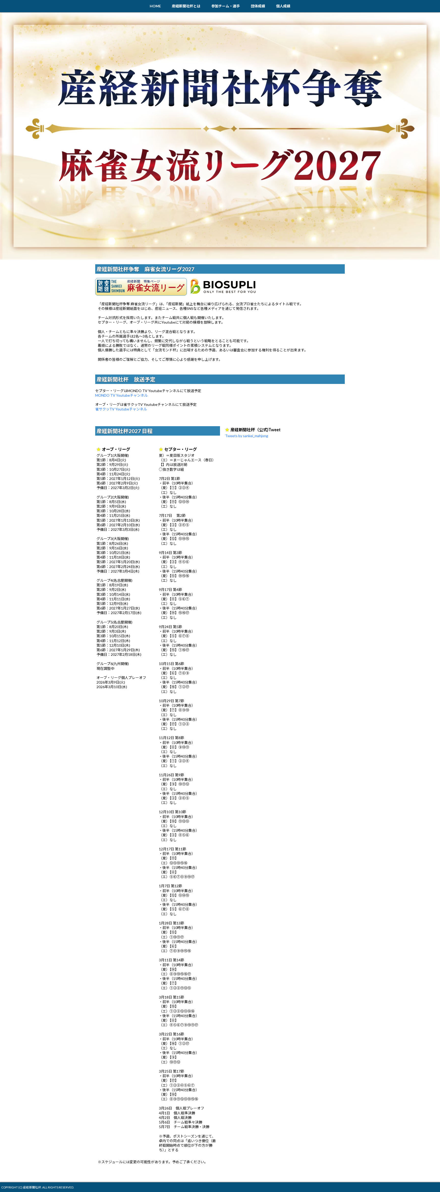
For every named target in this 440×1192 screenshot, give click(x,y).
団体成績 (258, 6)
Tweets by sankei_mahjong (246, 436)
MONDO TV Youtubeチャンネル (121, 395)
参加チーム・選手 (225, 6)
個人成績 (283, 6)
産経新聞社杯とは (186, 6)
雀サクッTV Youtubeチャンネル (121, 409)
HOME (155, 6)
